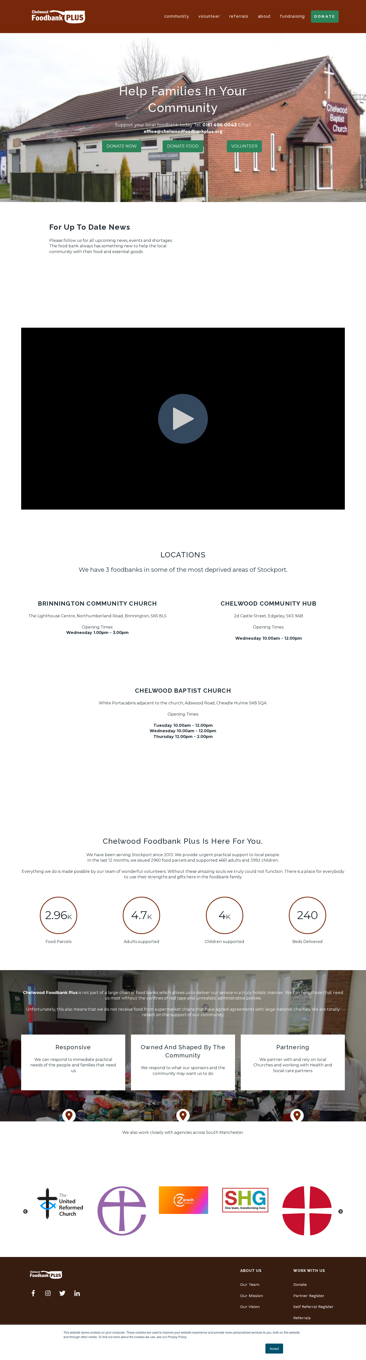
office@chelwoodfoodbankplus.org (183, 131)
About (264, 16)
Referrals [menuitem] (302, 1317)
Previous (25, 1211)
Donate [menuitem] (300, 1284)
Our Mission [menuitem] (251, 1295)
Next (340, 1211)
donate (324, 16)
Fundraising (292, 16)
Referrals (238, 16)
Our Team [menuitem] (249, 1284)
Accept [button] (274, 1348)
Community (176, 16)
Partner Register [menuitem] (308, 1295)
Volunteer (209, 16)
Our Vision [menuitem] (250, 1306)
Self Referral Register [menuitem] (313, 1306)
